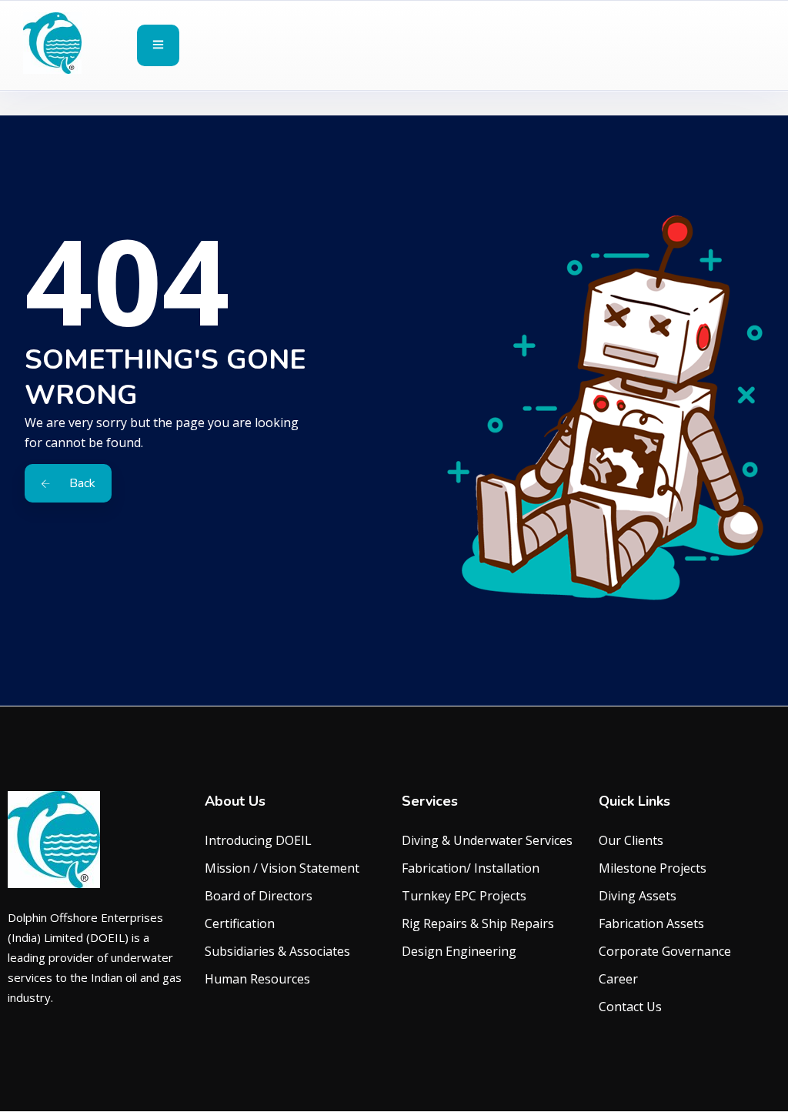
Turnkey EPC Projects (464, 895)
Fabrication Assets (651, 923)
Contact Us (630, 1006)
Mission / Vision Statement (282, 868)
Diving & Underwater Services (487, 840)
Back (80, 483)
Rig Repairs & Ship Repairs (478, 923)
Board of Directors (258, 895)
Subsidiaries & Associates (277, 951)
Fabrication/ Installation (470, 868)
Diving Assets (637, 895)
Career (618, 978)
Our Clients (631, 840)
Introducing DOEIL (258, 840)
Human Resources (257, 978)
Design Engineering (459, 951)
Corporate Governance (665, 951)
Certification (240, 923)
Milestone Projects (652, 868)
